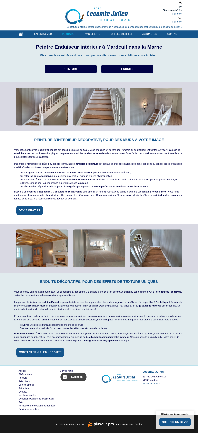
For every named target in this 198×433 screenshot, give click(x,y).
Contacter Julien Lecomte (40, 352)
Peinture (68, 34)
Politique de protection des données (37, 405)
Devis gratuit (29, 210)
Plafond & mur (42, 34)
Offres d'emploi (121, 34)
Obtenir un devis (175, 422)
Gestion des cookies (29, 409)
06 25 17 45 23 (153, 383)
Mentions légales (27, 395)
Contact (173, 34)
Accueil (21, 34)
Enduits (127, 68)
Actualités (149, 34)
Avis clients (92, 34)
